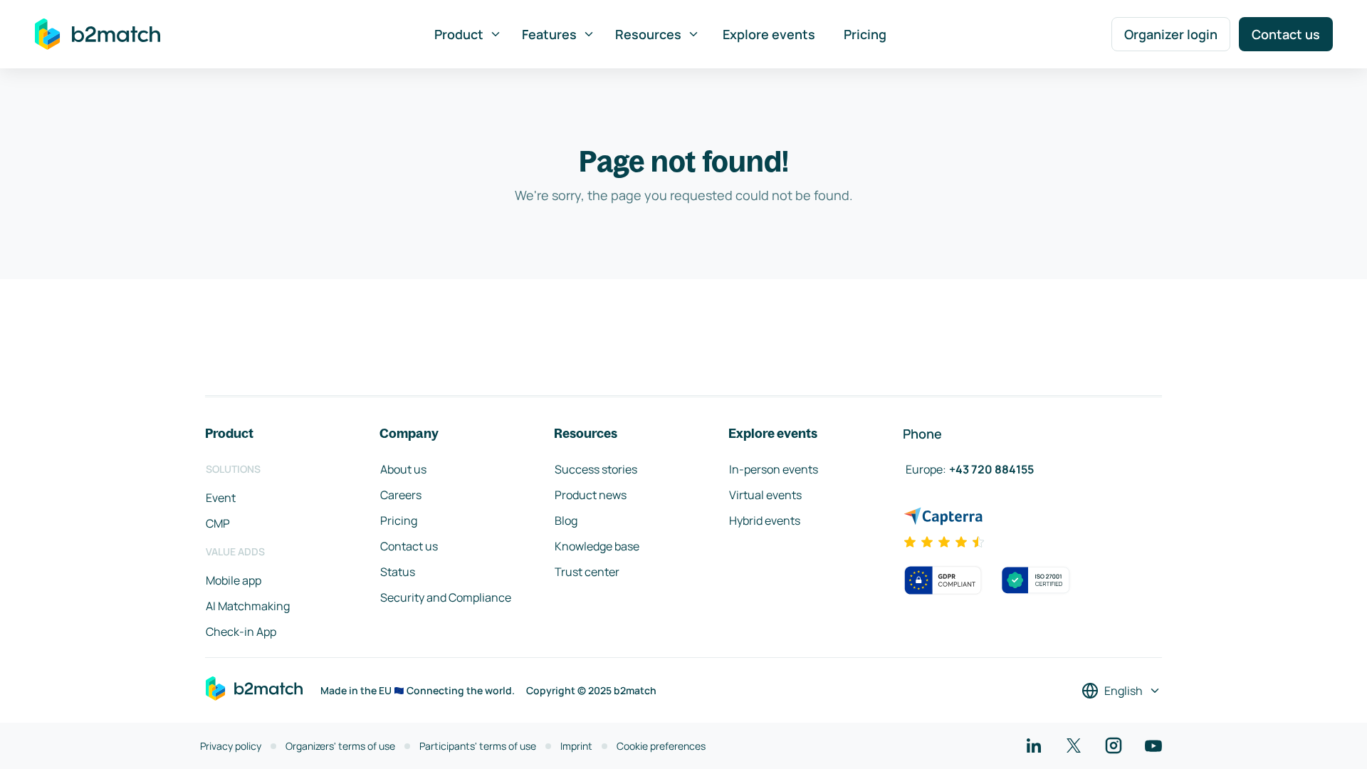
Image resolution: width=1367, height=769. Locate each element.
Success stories (596, 469)
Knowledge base (597, 546)
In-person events (773, 469)
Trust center (587, 572)
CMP (218, 523)
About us (403, 469)
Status (397, 572)
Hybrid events (764, 520)
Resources (648, 34)
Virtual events (765, 495)
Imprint (576, 746)
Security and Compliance (445, 597)
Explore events (769, 34)
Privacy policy (230, 746)
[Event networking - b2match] (97, 34)
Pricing (865, 34)
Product (458, 34)
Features (549, 34)
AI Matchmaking (248, 606)
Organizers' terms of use (340, 746)
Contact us (1286, 34)
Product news (591, 495)
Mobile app (233, 580)
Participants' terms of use (477, 746)
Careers (400, 495)
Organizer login (1170, 34)
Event (221, 498)
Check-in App (241, 631)
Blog (566, 520)
